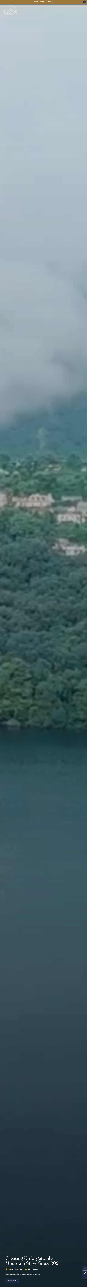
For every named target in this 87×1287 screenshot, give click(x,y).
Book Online (12, 1280)
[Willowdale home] (10, 10)
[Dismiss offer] (84, 2)
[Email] (85, 1268)
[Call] (85, 1277)
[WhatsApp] (85, 1273)
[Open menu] (82, 10)
